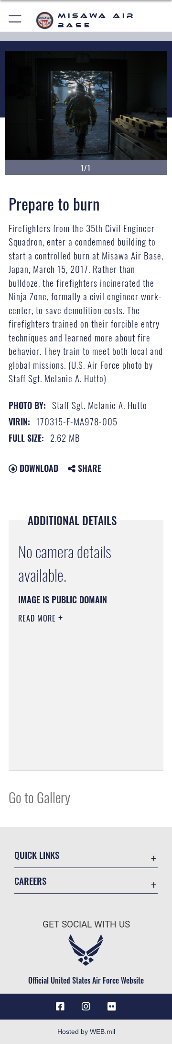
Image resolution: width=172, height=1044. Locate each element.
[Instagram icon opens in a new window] (86, 1006)
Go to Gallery (39, 796)
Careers (30, 881)
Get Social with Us (86, 924)
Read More (38, 618)
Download (37, 468)
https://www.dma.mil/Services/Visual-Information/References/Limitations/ (76, 752)
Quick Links (36, 855)
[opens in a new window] (112, 1006)
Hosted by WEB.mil (86, 1031)
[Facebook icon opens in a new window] (60, 1006)
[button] (15, 20)
